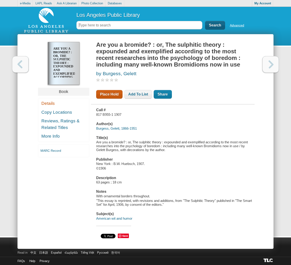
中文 (33, 252)
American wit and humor (114, 218)
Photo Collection (92, 3)
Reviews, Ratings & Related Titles (60, 124)
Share (163, 94)
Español (56, 252)
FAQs (21, 261)
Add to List (138, 94)
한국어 (115, 252)
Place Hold (109, 94)
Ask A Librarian (67, 3)
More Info (50, 136)
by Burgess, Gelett (116, 73)
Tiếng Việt (87, 252)
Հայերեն (71, 252)
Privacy (45, 261)
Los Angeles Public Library (108, 15)
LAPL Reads (43, 3)
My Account (262, 3)
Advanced (237, 25)
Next (270, 64)
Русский (102, 252)
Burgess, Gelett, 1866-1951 (116, 128)
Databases (115, 3)
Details (48, 103)
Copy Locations (56, 112)
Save (125, 235)
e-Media (25, 3)
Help (32, 261)
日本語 (43, 252)
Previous (20, 64)
